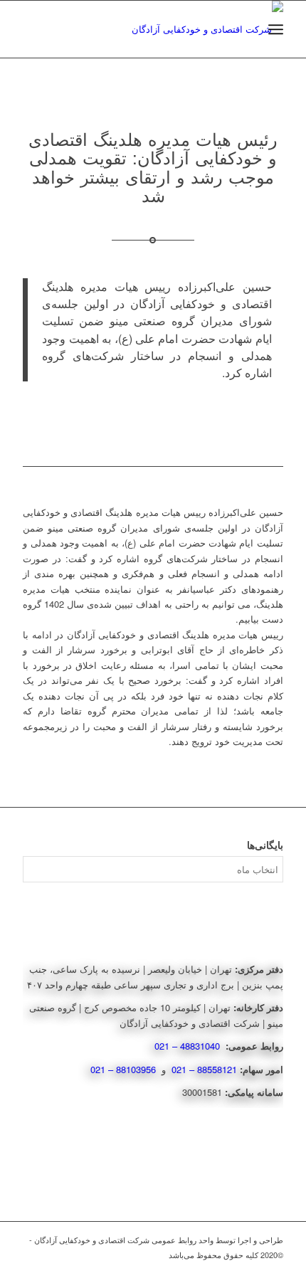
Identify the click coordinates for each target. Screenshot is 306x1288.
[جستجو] (244, 29)
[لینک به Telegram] (272, 1270)
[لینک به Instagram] (251, 1270)
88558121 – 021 (204, 1069)
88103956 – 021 (124, 1069)
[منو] (275, 29)
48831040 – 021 (188, 1045)
